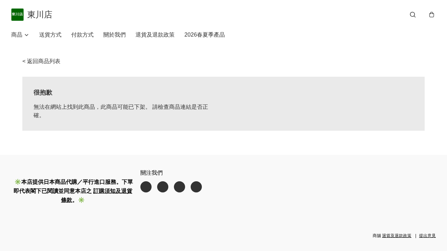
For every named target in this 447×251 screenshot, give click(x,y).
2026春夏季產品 (204, 35)
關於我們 (114, 35)
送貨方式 (50, 35)
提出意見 (427, 235)
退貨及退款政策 (155, 35)
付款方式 (82, 35)
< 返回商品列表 (41, 61)
